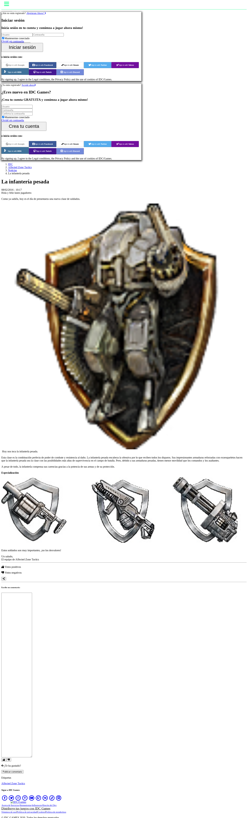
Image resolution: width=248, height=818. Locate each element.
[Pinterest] (25, 798)
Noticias (12, 170)
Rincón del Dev (49, 805)
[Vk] (45, 798)
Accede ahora (28, 85)
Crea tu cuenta (24, 126)
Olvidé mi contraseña (12, 41)
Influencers (37, 805)
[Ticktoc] (52, 798)
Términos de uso (8, 812)
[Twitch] (38, 798)
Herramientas (26, 805)
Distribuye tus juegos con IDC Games (25, 808)
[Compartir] (3, 578)
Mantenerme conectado (17, 38)
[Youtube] (31, 798)
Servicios (15, 805)
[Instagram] (18, 798)
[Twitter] (11, 798)
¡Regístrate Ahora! (35, 13)
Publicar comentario (12, 771)
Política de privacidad (27, 812)
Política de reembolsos (56, 812)
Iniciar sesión (22, 47)
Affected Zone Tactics (20, 167)
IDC (10, 164)
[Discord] (58, 798)
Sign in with (16, 65)
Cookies (41, 812)
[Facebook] (4, 798)
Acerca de (6, 805)
